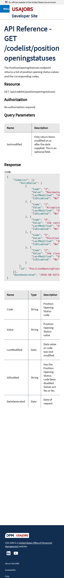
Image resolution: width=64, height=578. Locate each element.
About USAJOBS (12, 563)
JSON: (32, 225)
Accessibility (10, 570)
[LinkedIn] (8, 555)
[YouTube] (15, 555)
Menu (6, 8)
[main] (32, 271)
